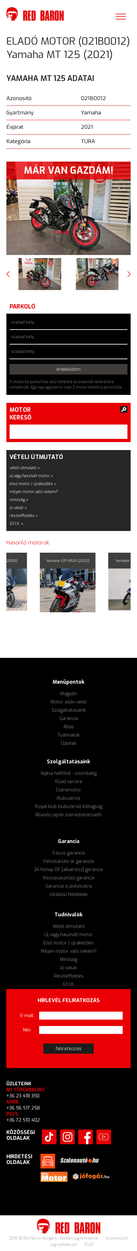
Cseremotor (68, 790)
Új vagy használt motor (68, 935)
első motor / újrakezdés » (33, 483)
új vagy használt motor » (31, 475)
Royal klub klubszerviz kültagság (68, 807)
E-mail (26, 1016)
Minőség (68, 959)
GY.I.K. (69, 984)
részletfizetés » (24, 515)
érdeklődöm (68, 369)
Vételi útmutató (69, 926)
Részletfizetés (68, 976)
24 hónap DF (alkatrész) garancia (68, 870)
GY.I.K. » (16, 523)
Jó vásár (68, 968)
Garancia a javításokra (69, 886)
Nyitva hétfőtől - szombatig (69, 773)
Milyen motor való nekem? (69, 951)
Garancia (69, 719)
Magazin (68, 694)
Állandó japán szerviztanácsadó (68, 815)
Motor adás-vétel (68, 702)
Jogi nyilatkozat (64, 1244)
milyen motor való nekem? (34, 491)
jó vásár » (18, 507)
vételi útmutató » (25, 467)
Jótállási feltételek (68, 894)
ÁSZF (89, 1244)
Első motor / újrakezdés (68, 943)
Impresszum (116, 1238)
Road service (68, 782)
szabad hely (22, 322)
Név (27, 1030)
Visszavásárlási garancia (68, 878)
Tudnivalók (69, 735)
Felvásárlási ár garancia (69, 861)
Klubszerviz (68, 798)
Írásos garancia (69, 853)
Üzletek (68, 743)
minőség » (19, 499)
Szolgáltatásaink (69, 710)
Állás (68, 727)
